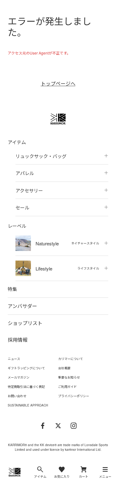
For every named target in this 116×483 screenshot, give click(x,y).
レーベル (17, 225)
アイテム (17, 142)
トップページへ (58, 83)
